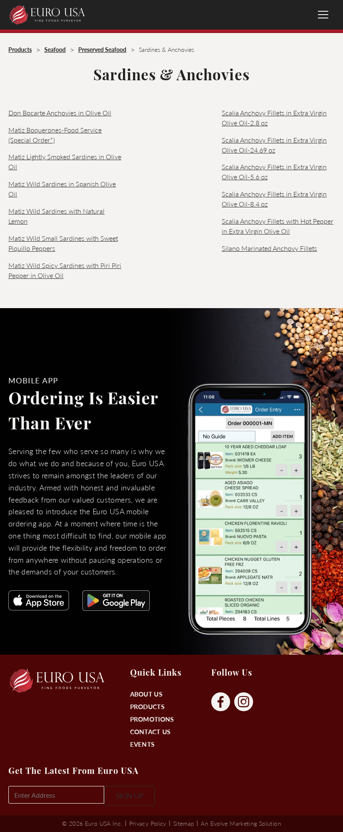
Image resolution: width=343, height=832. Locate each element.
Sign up (129, 796)
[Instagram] (243, 702)
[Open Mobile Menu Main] (323, 15)
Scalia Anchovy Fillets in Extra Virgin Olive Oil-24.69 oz (274, 145)
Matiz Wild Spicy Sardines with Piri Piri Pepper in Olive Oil (64, 270)
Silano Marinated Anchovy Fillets (269, 248)
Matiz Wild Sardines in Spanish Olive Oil (62, 189)
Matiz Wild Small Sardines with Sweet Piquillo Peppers (63, 243)
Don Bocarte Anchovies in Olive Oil (59, 112)
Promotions (152, 719)
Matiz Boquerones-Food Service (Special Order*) (55, 135)
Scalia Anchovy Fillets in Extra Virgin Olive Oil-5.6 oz (274, 171)
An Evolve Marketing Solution (241, 823)
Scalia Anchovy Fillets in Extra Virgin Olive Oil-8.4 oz (274, 199)
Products (147, 706)
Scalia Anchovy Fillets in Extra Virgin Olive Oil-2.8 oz (274, 118)
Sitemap (184, 823)
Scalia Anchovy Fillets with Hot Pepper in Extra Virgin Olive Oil (277, 226)
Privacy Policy (147, 823)
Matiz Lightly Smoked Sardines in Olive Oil (64, 161)
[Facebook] (220, 702)
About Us (146, 693)
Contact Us (150, 731)
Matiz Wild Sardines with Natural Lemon (56, 216)
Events (142, 744)
